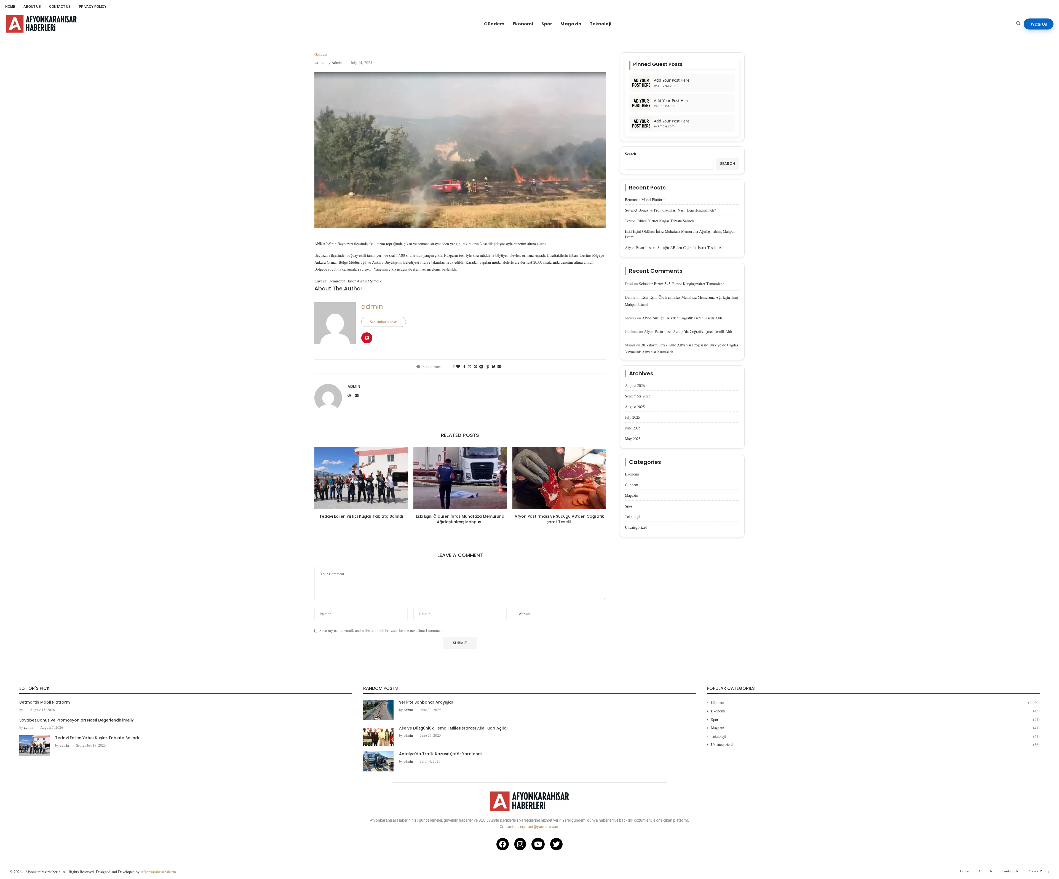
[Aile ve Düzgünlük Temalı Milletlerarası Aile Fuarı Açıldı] (378, 736)
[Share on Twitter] (470, 366)
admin (336, 62)
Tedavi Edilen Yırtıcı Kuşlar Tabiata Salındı (361, 516)
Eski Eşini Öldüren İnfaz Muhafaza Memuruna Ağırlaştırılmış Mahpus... (460, 519)
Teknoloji (600, 24)
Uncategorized (636, 527)
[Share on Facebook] (464, 366)
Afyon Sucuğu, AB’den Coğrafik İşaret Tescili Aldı (682, 317)
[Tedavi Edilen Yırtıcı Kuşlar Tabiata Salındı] (361, 478)
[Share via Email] (499, 366)
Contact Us (1010, 871)
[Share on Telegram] (481, 366)
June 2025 (633, 428)
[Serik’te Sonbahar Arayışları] (378, 710)
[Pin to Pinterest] (475, 366)
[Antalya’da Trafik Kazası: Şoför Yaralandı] (378, 761)
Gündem (494, 24)
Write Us (1038, 24)
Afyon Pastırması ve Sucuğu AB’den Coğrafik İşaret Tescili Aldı (675, 247)
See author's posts (383, 321)
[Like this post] (458, 366)
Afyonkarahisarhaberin (158, 871)
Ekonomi (523, 24)
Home (964, 871)
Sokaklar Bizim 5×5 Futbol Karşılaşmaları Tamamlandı (682, 283)
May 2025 (633, 438)
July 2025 (632, 417)
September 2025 (637, 396)
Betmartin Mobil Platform (645, 199)
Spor (546, 24)
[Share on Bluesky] (493, 366)
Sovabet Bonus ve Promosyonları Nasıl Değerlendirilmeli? (670, 210)
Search (630, 154)
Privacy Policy (1038, 871)
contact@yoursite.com (539, 826)
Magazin (570, 24)
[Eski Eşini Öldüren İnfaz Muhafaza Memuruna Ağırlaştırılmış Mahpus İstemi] (460, 478)
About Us (985, 871)
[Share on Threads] (487, 366)
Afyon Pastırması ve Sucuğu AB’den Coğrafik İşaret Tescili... (559, 519)
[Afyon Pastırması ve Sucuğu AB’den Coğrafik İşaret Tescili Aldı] (559, 478)
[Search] (1018, 23)
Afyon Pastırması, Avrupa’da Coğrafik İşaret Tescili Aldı (688, 331)
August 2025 (635, 406)
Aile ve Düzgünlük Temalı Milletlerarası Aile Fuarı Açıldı (453, 728)
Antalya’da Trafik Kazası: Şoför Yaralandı (440, 754)
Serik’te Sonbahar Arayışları (426, 702)
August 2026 (635, 385)
